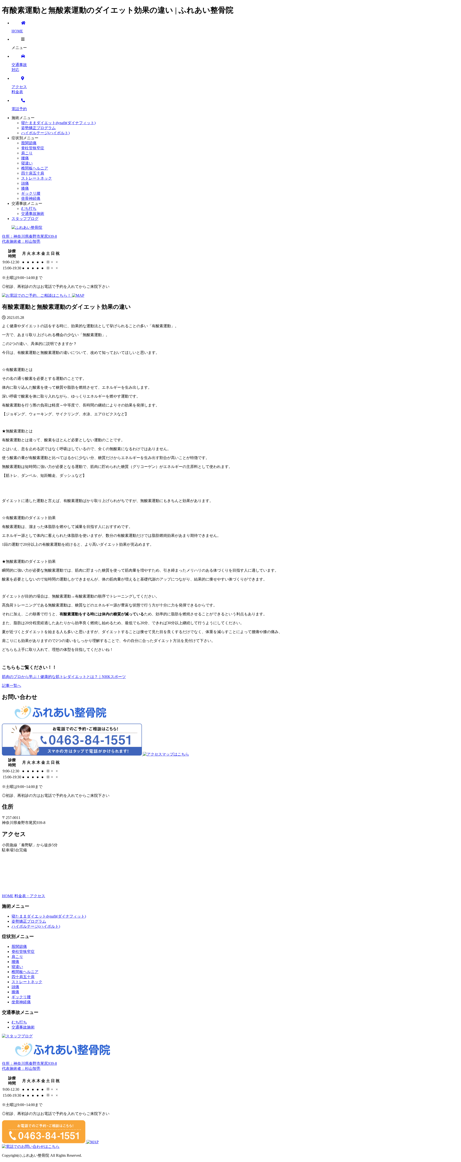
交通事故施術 (32, 214)
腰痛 (25, 158)
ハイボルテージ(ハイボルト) (45, 133)
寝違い (27, 163)
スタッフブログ (25, 219)
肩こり (27, 153)
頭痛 (25, 183)
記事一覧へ (11, 686)
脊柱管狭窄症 (32, 148)
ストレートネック (36, 178)
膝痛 (25, 188)
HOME (7, 896)
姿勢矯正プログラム (38, 128)
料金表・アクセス (29, 896)
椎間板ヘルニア (34, 168)
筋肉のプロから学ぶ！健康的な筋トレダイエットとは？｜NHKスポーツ (64, 677)
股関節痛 (28, 143)
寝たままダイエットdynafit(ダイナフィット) (58, 123)
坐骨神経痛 (30, 198)
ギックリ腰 (30, 193)
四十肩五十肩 (32, 173)
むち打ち (28, 208)
